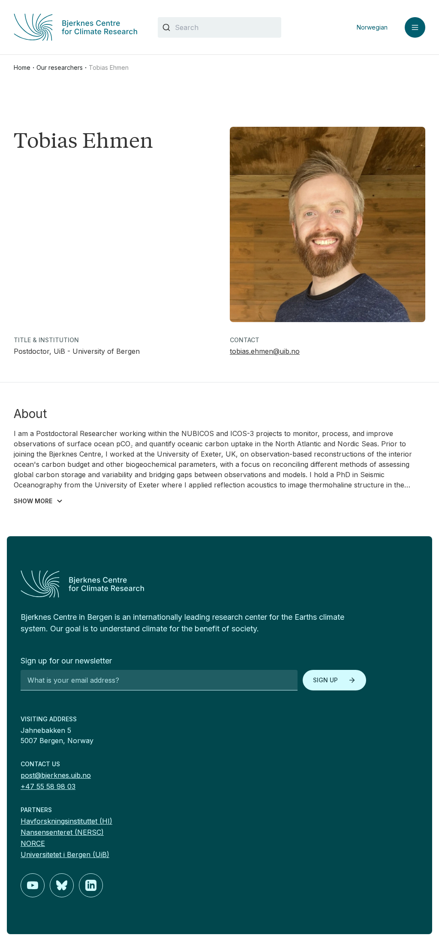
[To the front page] (219, 584)
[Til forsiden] (75, 27)
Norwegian (372, 27)
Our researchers (59, 67)
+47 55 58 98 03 (48, 786)
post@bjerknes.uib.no (56, 775)
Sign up (325, 680)
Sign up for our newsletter (66, 660)
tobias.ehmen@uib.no (265, 351)
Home (22, 67)
